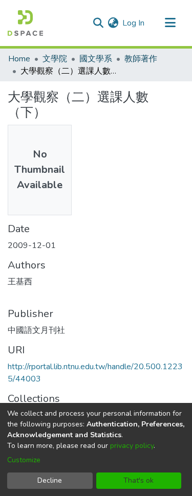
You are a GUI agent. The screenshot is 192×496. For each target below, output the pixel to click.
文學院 (54, 58)
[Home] (25, 23)
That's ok (138, 480)
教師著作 (140, 58)
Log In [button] (133, 23)
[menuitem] (112, 23)
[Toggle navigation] (170, 23)
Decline (49, 480)
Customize (23, 460)
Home (19, 58)
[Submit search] (98, 23)
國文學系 (95, 58)
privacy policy (132, 445)
